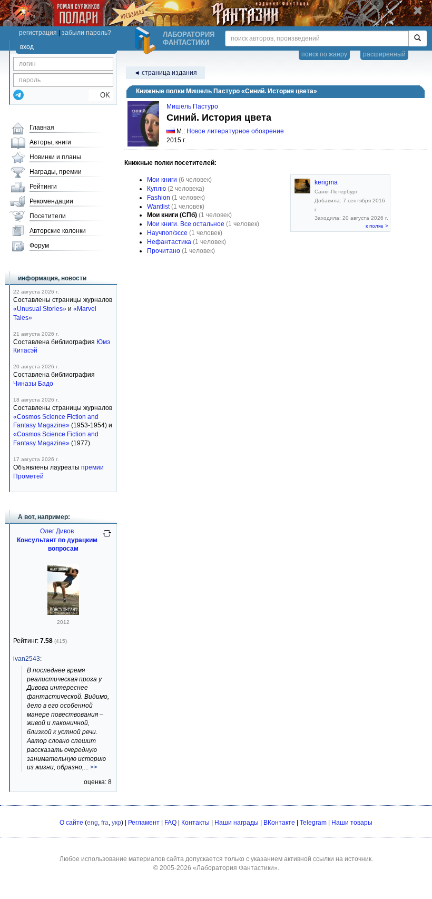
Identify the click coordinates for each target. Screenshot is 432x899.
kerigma (326, 182)
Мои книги (162, 179)
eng (92, 822)
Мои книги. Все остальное (185, 224)
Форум (39, 245)
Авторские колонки (58, 230)
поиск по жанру (324, 54)
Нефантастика (169, 242)
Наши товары (351, 822)
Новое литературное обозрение (235, 131)
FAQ (170, 822)
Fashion (158, 197)
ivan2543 (26, 658)
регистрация (38, 32)
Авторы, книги (50, 142)
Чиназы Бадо (33, 383)
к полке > (377, 226)
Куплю (156, 188)
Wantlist (158, 206)
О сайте (71, 822)
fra (105, 822)
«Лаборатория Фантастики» (235, 868)
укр (116, 822)
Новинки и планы (55, 157)
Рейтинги (43, 186)
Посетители (48, 216)
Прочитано (163, 251)
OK (101, 95)
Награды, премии (56, 171)
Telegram (313, 822)
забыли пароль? (86, 32)
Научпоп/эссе (167, 233)
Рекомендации (51, 201)
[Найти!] (417, 38)
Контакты (195, 822)
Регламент (144, 822)
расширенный (384, 54)
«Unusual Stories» (39, 308)
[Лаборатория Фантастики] (147, 40)
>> (93, 767)
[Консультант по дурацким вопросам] (63, 613)
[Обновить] (107, 537)
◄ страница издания (165, 72)
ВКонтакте (279, 822)
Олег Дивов (57, 531)
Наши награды (236, 822)
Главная (42, 127)
